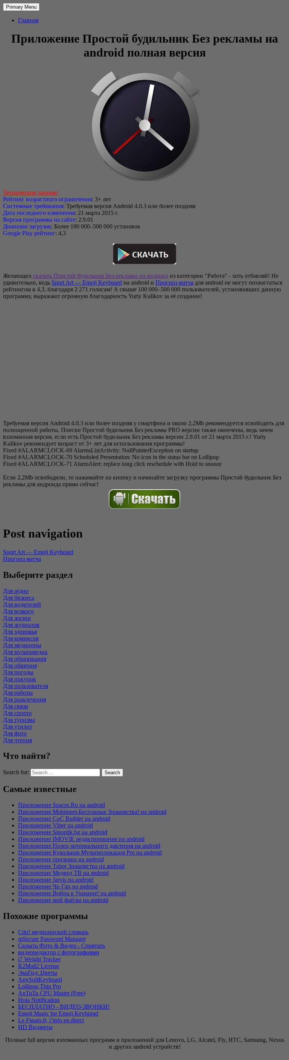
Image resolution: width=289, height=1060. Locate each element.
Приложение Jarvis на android (55, 879)
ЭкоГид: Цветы (37, 973)
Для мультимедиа (25, 652)
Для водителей (22, 604)
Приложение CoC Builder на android (64, 818)
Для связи (15, 706)
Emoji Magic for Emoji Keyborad (58, 1013)
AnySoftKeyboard (40, 979)
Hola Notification (38, 1000)
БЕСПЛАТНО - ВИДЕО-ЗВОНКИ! (64, 1006)
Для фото (15, 733)
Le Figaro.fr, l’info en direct (51, 1020)
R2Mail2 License (38, 966)
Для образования (24, 659)
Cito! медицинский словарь (53, 932)
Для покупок (19, 679)
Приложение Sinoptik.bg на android (62, 832)
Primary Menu (21, 7)
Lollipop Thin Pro (39, 986)
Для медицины (22, 645)
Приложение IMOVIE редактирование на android (81, 839)
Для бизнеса (18, 597)
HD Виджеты (35, 1027)
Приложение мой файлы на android (63, 900)
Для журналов (21, 625)
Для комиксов (21, 638)
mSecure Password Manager (52, 939)
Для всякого (18, 611)
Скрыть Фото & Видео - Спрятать (61, 945)
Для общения (20, 665)
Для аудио (16, 591)
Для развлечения (24, 699)
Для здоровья (20, 631)
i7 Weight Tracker (39, 959)
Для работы (18, 692)
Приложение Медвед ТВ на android (63, 873)
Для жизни (17, 618)
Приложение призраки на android (61, 859)
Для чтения (17, 740)
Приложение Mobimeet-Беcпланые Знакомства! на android (92, 812)
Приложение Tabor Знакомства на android (71, 866)
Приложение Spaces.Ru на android (61, 805)
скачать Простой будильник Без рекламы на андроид (100, 276)
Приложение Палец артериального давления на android (89, 845)
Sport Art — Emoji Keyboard (87, 282)
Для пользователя (25, 686)
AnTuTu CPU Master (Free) (51, 993)
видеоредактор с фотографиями (58, 952)
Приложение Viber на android (55, 825)
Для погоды (18, 672)
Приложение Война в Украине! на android (72, 893)
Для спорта (17, 713)
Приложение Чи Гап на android (58, 886)
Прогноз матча (174, 282)
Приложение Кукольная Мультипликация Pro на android (90, 852)
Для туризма (19, 720)
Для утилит (17, 726)
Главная (28, 20)
